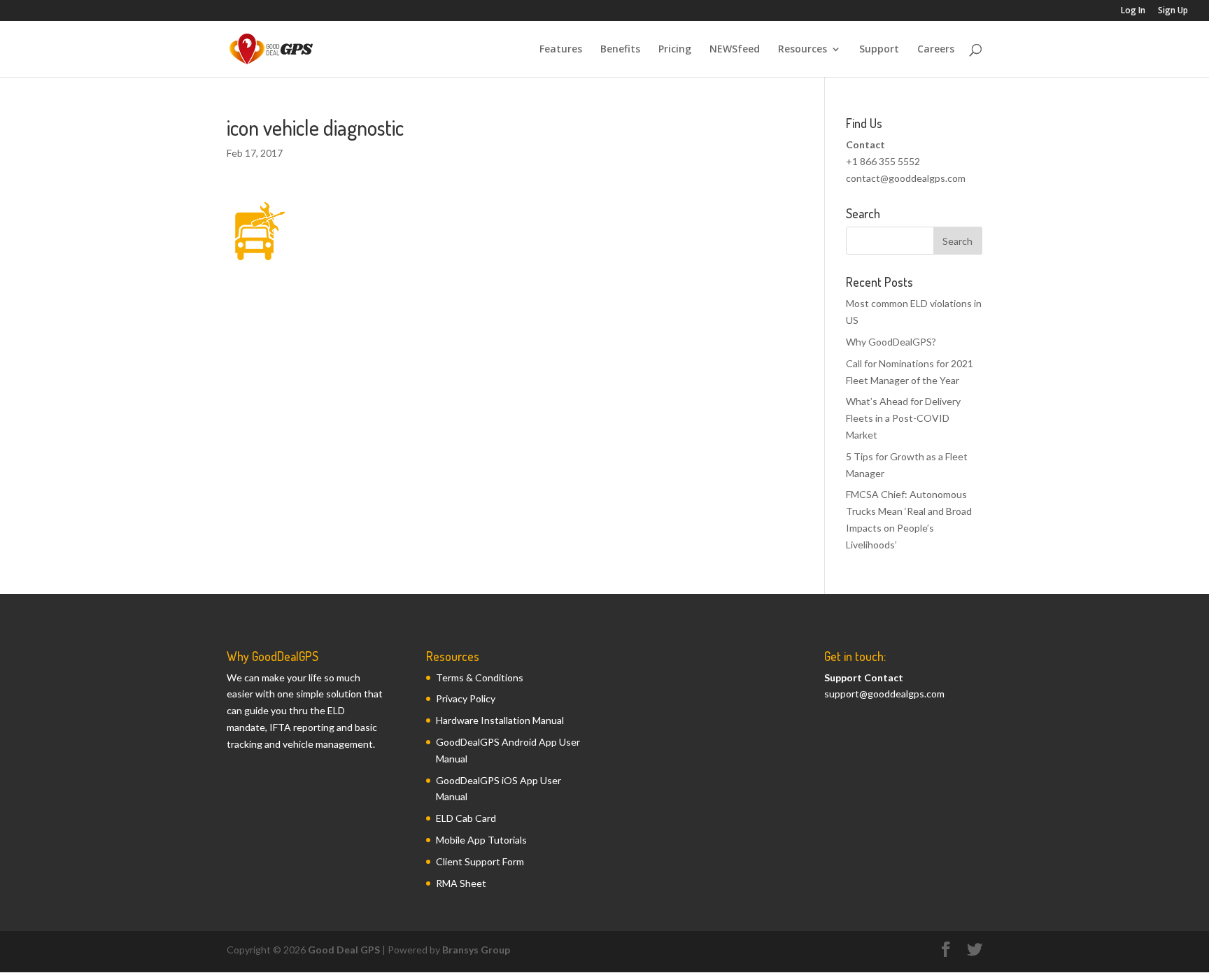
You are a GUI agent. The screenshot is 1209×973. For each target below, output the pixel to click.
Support (879, 49)
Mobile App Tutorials (481, 840)
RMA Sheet (461, 883)
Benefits (620, 49)
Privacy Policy (465, 698)
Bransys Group (476, 950)
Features (560, 49)
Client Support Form (480, 861)
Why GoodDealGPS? (891, 342)
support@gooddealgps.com (884, 693)
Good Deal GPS (344, 950)
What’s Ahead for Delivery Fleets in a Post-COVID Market (903, 418)
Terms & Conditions (479, 677)
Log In (1133, 11)
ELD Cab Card (466, 818)
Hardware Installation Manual (500, 720)
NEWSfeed (734, 49)
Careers (935, 49)
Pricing (674, 49)
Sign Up (1173, 11)
